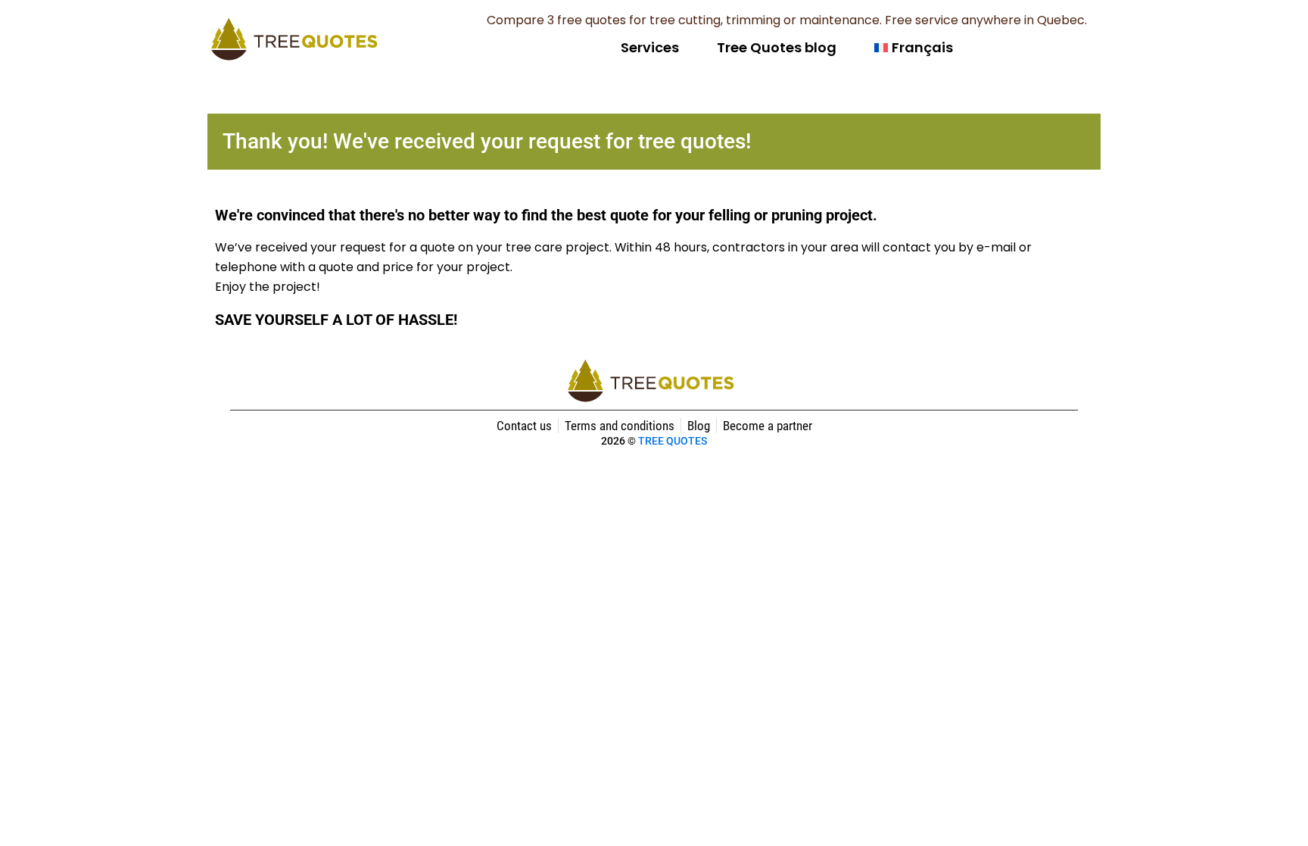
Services (650, 47)
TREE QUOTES (672, 441)
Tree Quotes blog (776, 47)
